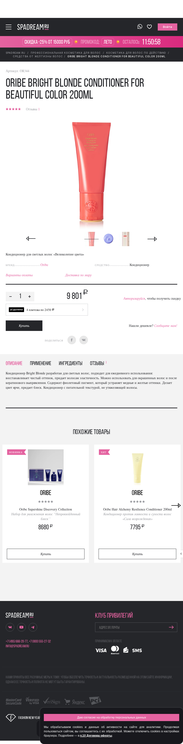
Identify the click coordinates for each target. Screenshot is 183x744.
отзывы (98, 364)
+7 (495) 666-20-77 (17, 641)
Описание (14, 364)
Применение (40, 364)
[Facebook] (71, 340)
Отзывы (33, 109)
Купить (24, 325)
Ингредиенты (70, 364)
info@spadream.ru (17, 646)
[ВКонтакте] (83, 340)
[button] (47, 310)
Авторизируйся (134, 298)
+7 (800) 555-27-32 (40, 641)
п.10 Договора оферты (96, 735)
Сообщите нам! (165, 325)
